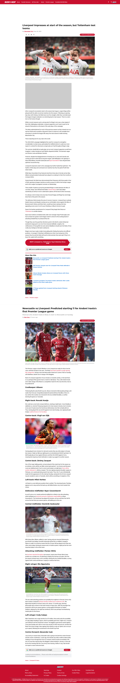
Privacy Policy (47, 673)
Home (26, 297)
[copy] (34, 35)
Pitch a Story (28, 673)
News (18, 2)
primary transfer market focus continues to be (51, 601)
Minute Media (18, 679)
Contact (59, 670)
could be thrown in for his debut (38, 412)
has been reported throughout (35, 554)
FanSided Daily (90, 670)
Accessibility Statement (31, 675)
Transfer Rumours (25, 2)
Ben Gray (27, 317)
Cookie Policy (75, 673)
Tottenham (28, 211)
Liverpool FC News (34, 660)
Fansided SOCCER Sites (61, 2)
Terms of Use (60, 673)
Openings (46, 670)
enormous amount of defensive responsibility (48, 496)
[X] (111, 2)
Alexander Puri (28, 31)
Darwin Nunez (52, 189)
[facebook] (108, 2)
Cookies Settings (61, 675)
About (42, 2)
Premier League (50, 2)
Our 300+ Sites (76, 670)
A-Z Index (46, 675)
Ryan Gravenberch (54, 160)
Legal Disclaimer (90, 673)
